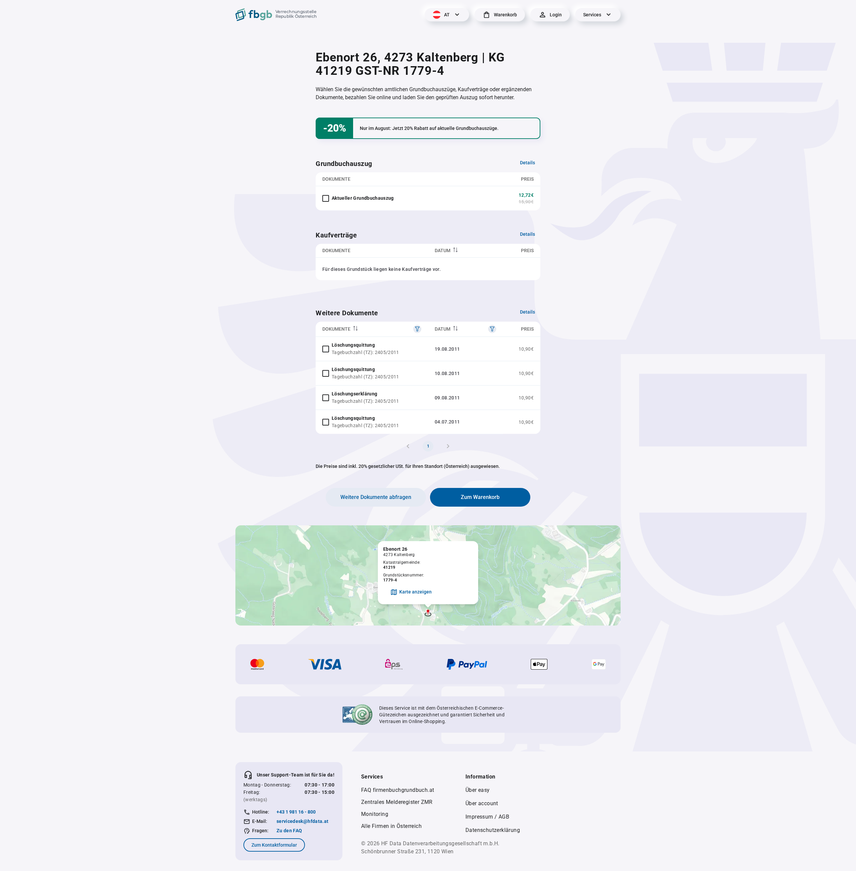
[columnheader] (465, 250)
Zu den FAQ (289, 830)
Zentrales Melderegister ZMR (397, 802)
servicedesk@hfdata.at (302, 821)
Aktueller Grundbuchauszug (363, 198)
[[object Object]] (417, 329)
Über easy (477, 790)
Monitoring (374, 814)
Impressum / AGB (487, 817)
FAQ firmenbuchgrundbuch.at (397, 790)
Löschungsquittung (353, 345)
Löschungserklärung (354, 393)
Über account (481, 803)
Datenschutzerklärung (492, 830)
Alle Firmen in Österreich (391, 826)
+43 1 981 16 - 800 (296, 812)
